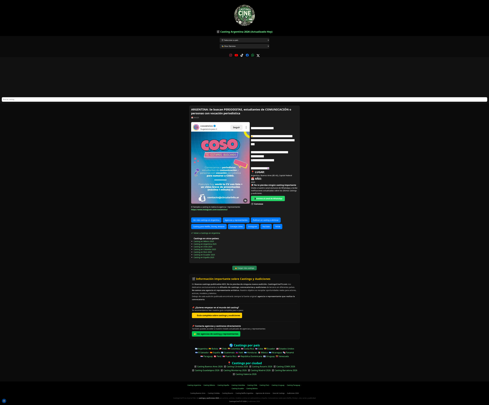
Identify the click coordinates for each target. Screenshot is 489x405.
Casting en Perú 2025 (203, 252)
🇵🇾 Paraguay (206, 356)
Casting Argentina (194, 385)
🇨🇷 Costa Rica (247, 348)
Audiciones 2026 (293, 393)
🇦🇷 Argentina (201, 348)
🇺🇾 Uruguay (269, 356)
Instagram (252, 226)
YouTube (266, 226)
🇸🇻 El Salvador (202, 352)
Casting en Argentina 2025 (205, 244)
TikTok (277, 226)
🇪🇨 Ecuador (269, 348)
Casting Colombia (238, 385)
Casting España (223, 385)
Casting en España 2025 (204, 257)
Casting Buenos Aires (197, 393)
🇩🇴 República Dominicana (250, 356)
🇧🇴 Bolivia (213, 348)
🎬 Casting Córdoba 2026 (236, 366)
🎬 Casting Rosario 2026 (260, 366)
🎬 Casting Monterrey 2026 (233, 370)
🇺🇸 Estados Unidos (285, 348)
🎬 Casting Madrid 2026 (259, 370)
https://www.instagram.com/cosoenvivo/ (209, 209)
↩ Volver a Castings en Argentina (205, 233)
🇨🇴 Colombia (234, 348)
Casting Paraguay (293, 385)
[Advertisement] (244, 78)
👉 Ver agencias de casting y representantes (216, 333)
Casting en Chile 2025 (203, 246)
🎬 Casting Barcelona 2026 (284, 370)
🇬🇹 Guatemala (228, 352)
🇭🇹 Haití (239, 352)
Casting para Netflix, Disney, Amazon (209, 226)
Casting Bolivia (251, 388)
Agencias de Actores (263, 393)
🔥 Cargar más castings (244, 268)
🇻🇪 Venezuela (282, 356)
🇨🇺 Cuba (259, 348)
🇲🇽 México (263, 352)
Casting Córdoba (214, 393)
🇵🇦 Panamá (288, 352)
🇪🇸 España (215, 352)
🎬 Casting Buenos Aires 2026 (208, 366)
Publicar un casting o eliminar (266, 220)
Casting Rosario (227, 393)
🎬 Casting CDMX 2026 (284, 366)
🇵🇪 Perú (217, 356)
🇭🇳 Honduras (250, 352)
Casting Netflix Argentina (244, 393)
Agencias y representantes (236, 220)
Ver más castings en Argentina (206, 220)
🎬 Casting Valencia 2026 (244, 374)
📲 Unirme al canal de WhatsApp (268, 198)
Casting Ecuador (238, 388)
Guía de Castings (279, 393)
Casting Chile (252, 385)
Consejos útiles (236, 226)
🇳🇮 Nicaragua (275, 352)
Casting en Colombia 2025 (205, 249)
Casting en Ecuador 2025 (204, 254)
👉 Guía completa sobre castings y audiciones (217, 315)
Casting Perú (264, 385)
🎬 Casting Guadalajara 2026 (205, 370)
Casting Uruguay (278, 385)
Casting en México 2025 (204, 241)
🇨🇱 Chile (223, 348)
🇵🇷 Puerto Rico (229, 356)
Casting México (209, 385)
